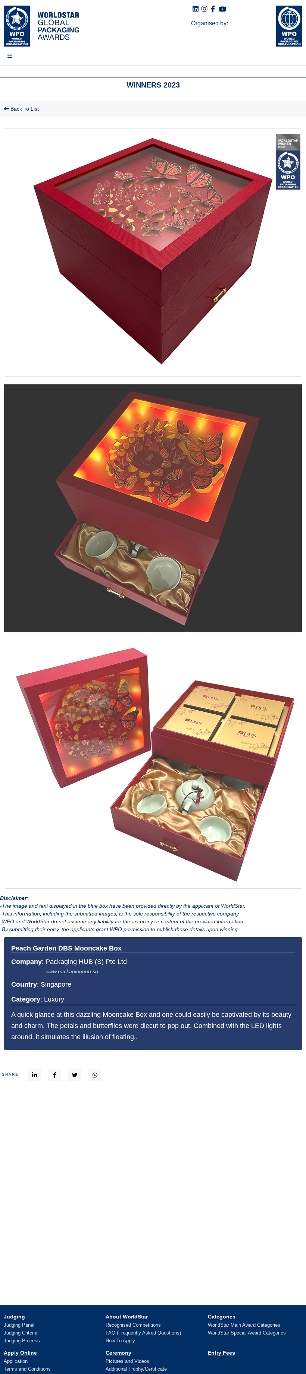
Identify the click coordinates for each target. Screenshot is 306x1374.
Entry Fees (221, 1353)
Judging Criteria (20, 1333)
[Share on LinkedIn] (34, 1075)
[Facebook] (213, 9)
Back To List (24, 109)
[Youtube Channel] (222, 9)
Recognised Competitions (133, 1325)
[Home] (39, 26)
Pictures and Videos (127, 1361)
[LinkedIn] (195, 9)
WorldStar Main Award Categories (244, 1325)
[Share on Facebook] (54, 1075)
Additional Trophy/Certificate (136, 1369)
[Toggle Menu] (6, 59)
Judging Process (22, 1340)
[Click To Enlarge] (153, 252)
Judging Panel (19, 1325)
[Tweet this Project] (75, 1075)
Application (16, 1361)
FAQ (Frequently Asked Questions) (143, 1333)
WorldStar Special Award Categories (247, 1333)
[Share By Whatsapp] (95, 1075)
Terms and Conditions (27, 1369)
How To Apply (120, 1340)
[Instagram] (204, 9)
